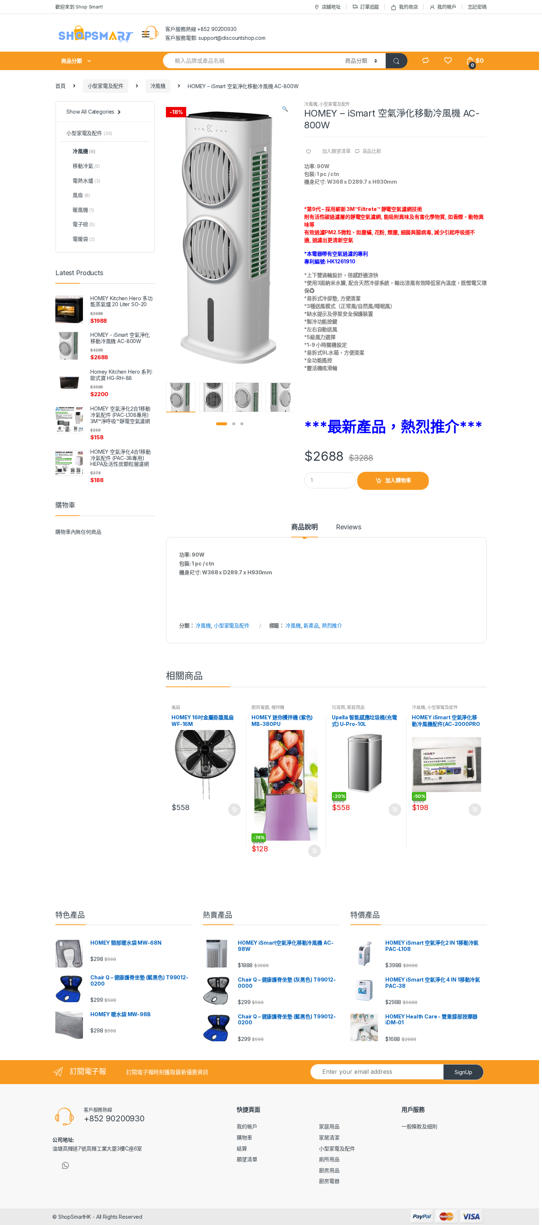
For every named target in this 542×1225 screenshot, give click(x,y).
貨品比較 (371, 151)
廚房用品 (329, 1170)
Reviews (348, 527)
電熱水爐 (86, 180)
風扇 (175, 707)
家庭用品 (355, 707)
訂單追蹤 (369, 7)
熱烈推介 (332, 625)
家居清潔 (329, 1137)
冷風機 (158, 86)
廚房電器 (260, 707)
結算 (242, 1148)
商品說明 (304, 527)
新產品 (311, 625)
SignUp (463, 1072)
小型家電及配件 (106, 86)
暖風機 (83, 210)
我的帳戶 (446, 7)
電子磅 (84, 224)
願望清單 (247, 1159)
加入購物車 (398, 480)
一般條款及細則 (419, 1126)
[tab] (304, 530)
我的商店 (408, 7)
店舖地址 (331, 7)
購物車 (244, 1137)
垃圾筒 (338, 707)
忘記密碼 (477, 7)
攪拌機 (278, 707)
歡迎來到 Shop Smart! (79, 7)
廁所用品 (329, 1159)
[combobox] (250, 60)
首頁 (60, 86)
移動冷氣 (86, 166)
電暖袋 (84, 239)
